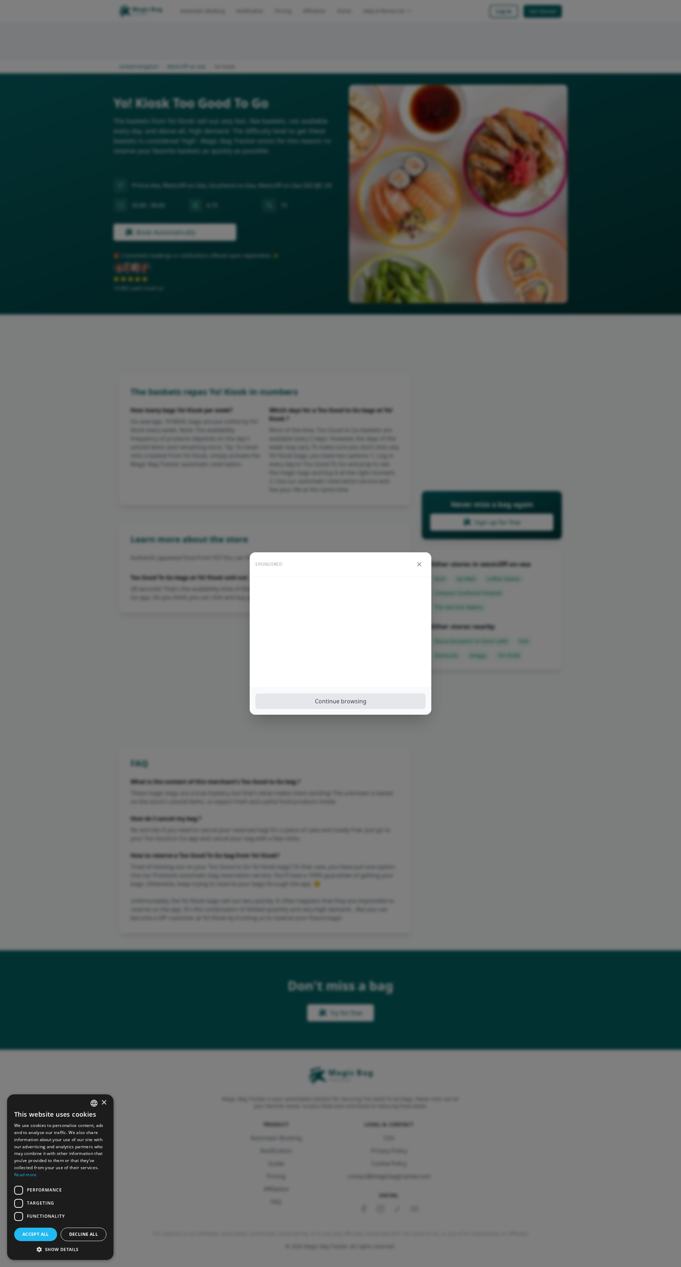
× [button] (103, 1102)
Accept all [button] (35, 1234)
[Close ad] (419, 564)
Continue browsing (340, 701)
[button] (60, 1249)
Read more (25, 1175)
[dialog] (60, 1177)
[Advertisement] (340, 632)
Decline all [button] (83, 1234)
